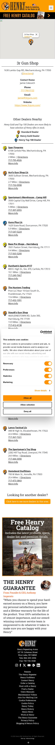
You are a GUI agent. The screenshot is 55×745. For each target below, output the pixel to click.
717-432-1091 (15, 300)
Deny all (27, 411)
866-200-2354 (30, 658)
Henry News (27, 712)
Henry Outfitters (27, 677)
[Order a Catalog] (27, 546)
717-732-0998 (15, 185)
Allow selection (27, 405)
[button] (49, 7)
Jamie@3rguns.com (27, 97)
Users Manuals (27, 691)
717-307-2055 (15, 210)
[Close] (37, 34)
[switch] (48, 370)
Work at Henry (27, 714)
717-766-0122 (27, 90)
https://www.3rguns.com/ (27, 105)
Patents (27, 671)
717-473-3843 (15, 480)
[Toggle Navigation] (51, 7)
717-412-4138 (15, 325)
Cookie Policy (27, 703)
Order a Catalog (28, 683)
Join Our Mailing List (27, 697)
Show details (41, 390)
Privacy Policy (27, 720)
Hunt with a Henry (27, 686)
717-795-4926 (15, 160)
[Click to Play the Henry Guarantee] (46, 585)
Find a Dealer (27, 689)
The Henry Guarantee (27, 717)
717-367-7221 (15, 437)
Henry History (27, 709)
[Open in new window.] (16, 666)
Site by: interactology (27, 738)
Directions (28, 36)
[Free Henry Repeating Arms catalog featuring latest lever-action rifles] (27, 15)
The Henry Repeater (27, 674)
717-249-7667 (15, 275)
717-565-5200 (15, 253)
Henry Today (27, 706)
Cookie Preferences (27, 700)
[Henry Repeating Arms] (21, 6)
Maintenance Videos (27, 694)
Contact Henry (27, 680)
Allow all (27, 398)
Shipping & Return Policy (27, 723)
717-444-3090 (15, 458)
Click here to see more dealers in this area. (27, 501)
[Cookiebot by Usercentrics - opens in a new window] (40, 332)
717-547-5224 (15, 231)
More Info (13, 163)
